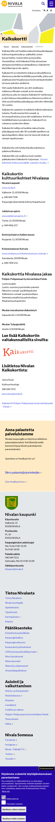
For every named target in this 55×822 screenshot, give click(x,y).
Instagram (10, 744)
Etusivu (6, 46)
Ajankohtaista (12, 607)
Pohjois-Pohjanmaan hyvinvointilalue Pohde (26, 714)
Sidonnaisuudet (13, 661)
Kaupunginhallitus (14, 637)
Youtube (9, 758)
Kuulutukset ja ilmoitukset (18, 647)
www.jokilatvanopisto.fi (13, 215)
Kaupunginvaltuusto (15, 642)
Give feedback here (15, 481)
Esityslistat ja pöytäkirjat (17, 633)
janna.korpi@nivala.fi (12, 393)
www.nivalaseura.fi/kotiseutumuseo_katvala (24, 253)
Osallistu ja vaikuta (14, 709)
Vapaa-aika (15, 46)
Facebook (10, 739)
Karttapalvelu (12, 616)
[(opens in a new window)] (18, 351)
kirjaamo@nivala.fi (14, 569)
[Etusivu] (12, 3)
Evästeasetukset (46, 768)
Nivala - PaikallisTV (14, 749)
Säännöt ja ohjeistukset (16, 665)
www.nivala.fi (8, 187)
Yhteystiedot (11, 719)
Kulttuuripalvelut (27, 46)
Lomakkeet (10, 705)
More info (6, 791)
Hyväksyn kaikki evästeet (14, 819)
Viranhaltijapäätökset (16, 670)
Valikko (51, 4)
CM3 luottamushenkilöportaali (20, 651)
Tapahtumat (11, 612)
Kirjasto (9, 621)
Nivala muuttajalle (14, 602)
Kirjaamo (9, 700)
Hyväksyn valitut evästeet (14, 809)
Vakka (8, 723)
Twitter (9, 754)
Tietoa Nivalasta (13, 598)
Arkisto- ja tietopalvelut (17, 690)
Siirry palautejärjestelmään (22, 472)
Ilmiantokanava (12, 695)
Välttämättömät (12, 798)
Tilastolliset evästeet (14, 804)
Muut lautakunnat (14, 656)
